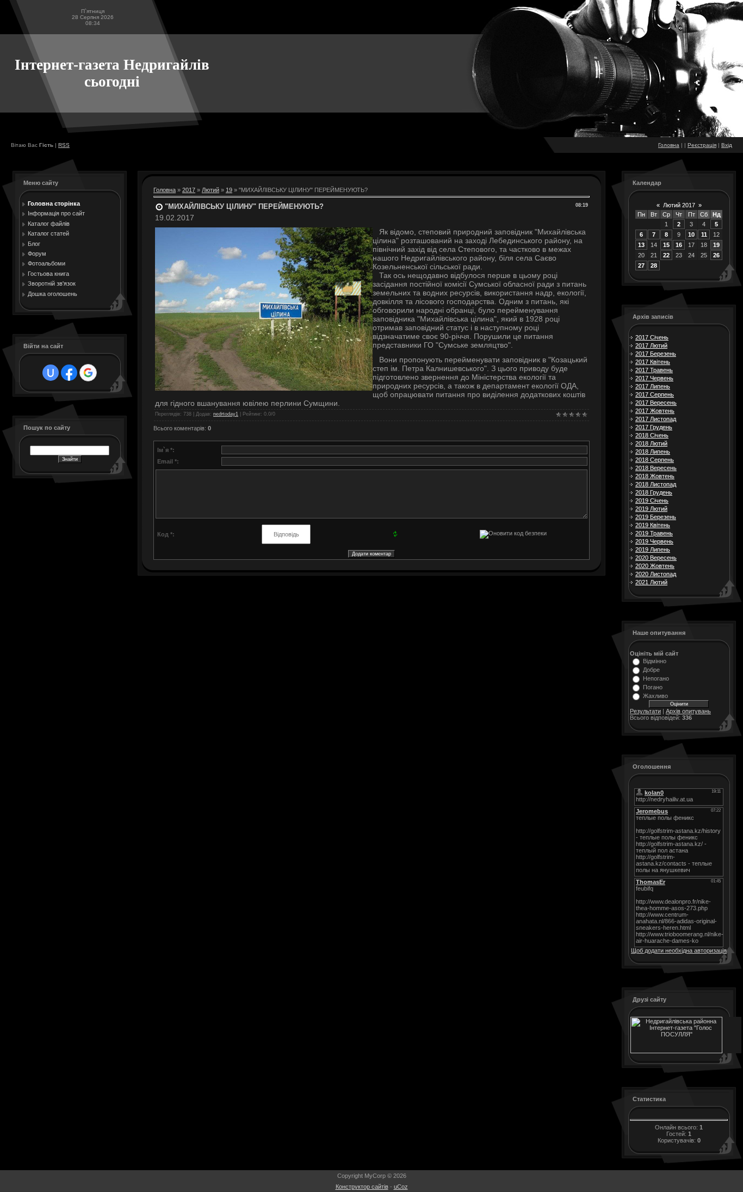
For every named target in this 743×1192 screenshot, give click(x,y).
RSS (64, 145)
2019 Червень (654, 541)
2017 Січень (651, 337)
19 (229, 190)
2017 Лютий (651, 345)
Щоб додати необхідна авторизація (679, 950)
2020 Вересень (656, 557)
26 (716, 255)
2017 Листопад (655, 419)
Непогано (656, 678)
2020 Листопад (655, 574)
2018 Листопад (655, 484)
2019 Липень (652, 549)
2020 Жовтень (654, 566)
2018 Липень (652, 451)
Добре (651, 669)
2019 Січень (651, 500)
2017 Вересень (656, 402)
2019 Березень (655, 517)
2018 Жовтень (654, 476)
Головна (668, 145)
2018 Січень (651, 435)
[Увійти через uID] (50, 373)
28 (654, 265)
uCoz (401, 1186)
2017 (188, 190)
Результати (645, 711)
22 (666, 255)
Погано (652, 687)
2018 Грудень (653, 492)
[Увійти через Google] (88, 372)
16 (679, 245)
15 (666, 245)
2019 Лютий (651, 508)
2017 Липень (652, 386)
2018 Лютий (651, 443)
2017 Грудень (653, 427)
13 (641, 245)
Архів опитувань (688, 711)
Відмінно (654, 661)
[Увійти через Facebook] (69, 373)
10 (691, 234)
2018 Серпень (654, 459)
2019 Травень (654, 533)
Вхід (726, 145)
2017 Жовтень (654, 410)
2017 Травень (654, 370)
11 (704, 234)
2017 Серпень (654, 394)
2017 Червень (654, 378)
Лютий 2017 (679, 205)
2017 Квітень (652, 362)
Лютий (210, 190)
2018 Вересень (656, 468)
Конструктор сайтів (362, 1186)
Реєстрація (702, 145)
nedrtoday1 (225, 414)
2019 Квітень (652, 525)
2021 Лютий (651, 582)
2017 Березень (655, 353)
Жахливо (655, 696)
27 (641, 265)
